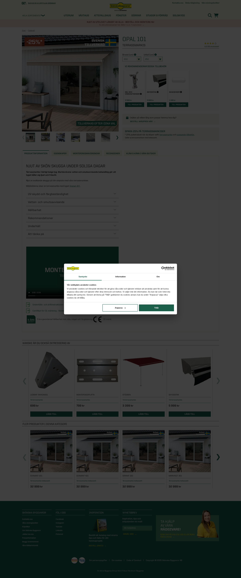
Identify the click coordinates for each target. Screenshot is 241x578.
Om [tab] (158, 277)
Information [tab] (120, 277)
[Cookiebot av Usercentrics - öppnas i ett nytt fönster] (163, 268)
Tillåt (156, 308)
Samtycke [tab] (83, 277)
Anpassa (119, 308)
